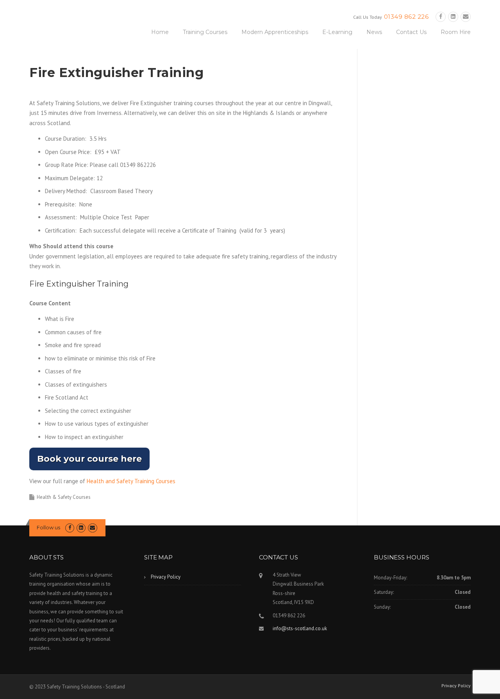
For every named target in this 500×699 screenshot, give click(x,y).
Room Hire (456, 32)
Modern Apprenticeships (274, 32)
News (374, 32)
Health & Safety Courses (64, 497)
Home (160, 32)
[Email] (466, 17)
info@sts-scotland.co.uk (300, 628)
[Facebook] (441, 17)
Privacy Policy (165, 577)
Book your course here (89, 458)
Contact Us (411, 32)
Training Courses (205, 32)
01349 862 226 (406, 16)
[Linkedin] (453, 17)
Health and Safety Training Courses (131, 481)
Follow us (48, 527)
